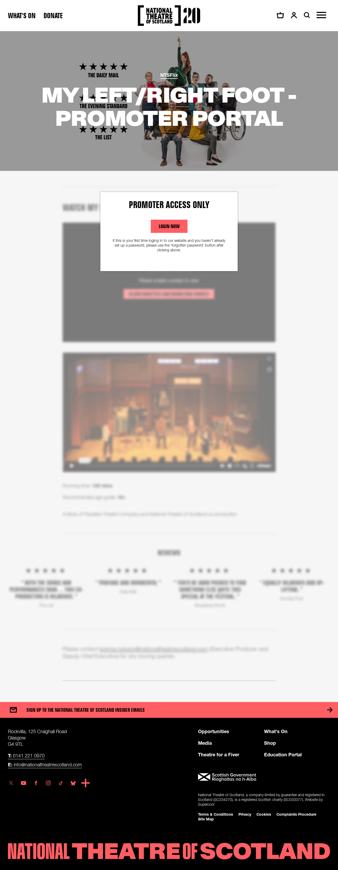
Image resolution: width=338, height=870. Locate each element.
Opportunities (213, 731)
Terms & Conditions (215, 814)
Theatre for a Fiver (218, 754)
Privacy (244, 814)
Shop (270, 743)
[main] (169, 361)
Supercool (206, 804)
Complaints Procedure (296, 814)
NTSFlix (169, 75)
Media (205, 743)
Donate (53, 15)
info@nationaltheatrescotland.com (45, 764)
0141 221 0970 (26, 755)
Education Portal (283, 754)
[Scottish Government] (264, 777)
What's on (22, 15)
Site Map (206, 819)
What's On (276, 731)
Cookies (263, 814)
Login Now (169, 226)
